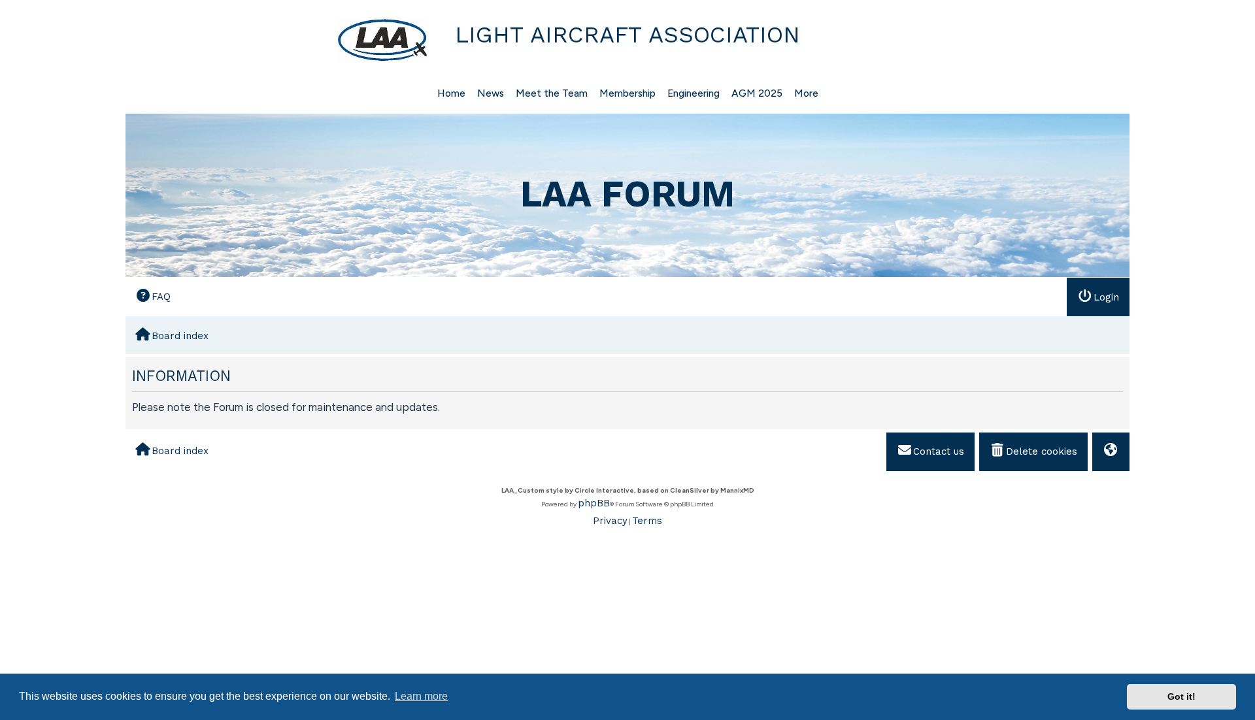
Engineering (693, 93)
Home (451, 93)
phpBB (594, 503)
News (490, 93)
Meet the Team (552, 93)
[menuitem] (153, 296)
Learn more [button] (421, 696)
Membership (627, 93)
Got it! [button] (1181, 696)
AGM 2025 (756, 93)
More (806, 93)
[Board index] (278, 39)
